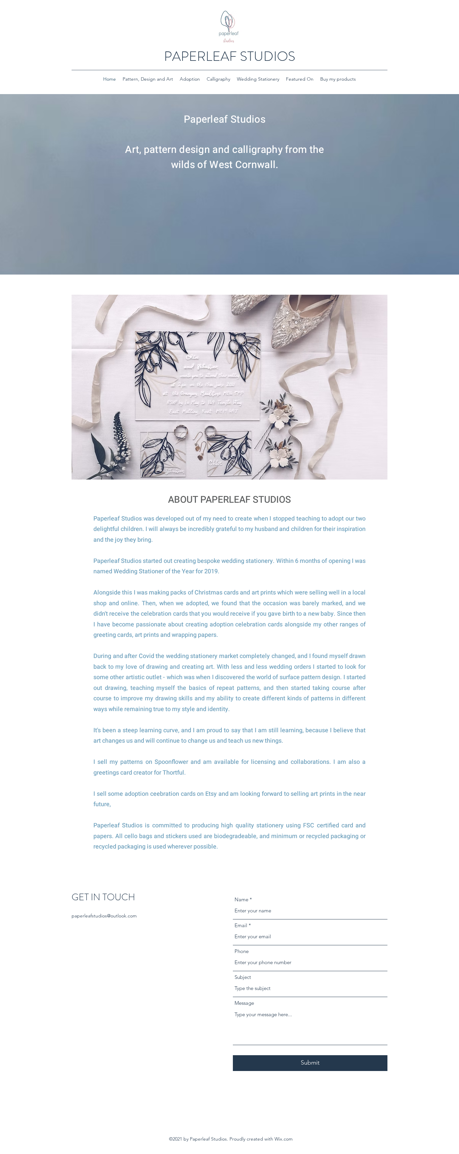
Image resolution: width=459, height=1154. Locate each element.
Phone (242, 951)
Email (241, 925)
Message (244, 1002)
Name (241, 899)
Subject (243, 977)
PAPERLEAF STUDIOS (229, 56)
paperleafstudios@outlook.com (104, 916)
